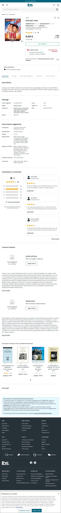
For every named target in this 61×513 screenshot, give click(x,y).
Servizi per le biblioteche (36, 474)
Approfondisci (6, 290)
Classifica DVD (5, 442)
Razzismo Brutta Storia (50, 485)
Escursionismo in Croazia (38, 366)
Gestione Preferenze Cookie (22, 483)
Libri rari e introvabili (26, 426)
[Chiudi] (58, 494)
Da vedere (34, 198)
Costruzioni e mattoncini (28, 440)
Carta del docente (20, 474)
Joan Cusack (17, 111)
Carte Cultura (19, 476)
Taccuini (44, 440)
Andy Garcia (17, 109)
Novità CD (44, 423)
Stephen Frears (30, 23)
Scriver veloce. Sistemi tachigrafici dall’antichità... (23, 366)
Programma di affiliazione (37, 476)
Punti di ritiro (5, 474)
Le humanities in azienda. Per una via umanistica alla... (53, 366)
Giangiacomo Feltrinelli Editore (51, 476)
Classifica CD (45, 426)
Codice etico (34, 483)
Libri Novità (4, 423)
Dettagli (14, 76)
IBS (31, 39)
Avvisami (43, 44)
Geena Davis (29, 25)
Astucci (43, 448)
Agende (43, 442)
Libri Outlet (4, 428)
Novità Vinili (44, 430)
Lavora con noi (34, 480)
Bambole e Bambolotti (27, 446)
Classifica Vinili (45, 432)
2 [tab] (13, 41)
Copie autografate (26, 428)
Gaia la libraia (5, 480)
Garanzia (18, 480)
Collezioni (24, 430)
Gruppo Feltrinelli (49, 474)
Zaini (43, 446)
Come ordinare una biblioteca (8, 366)
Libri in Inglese (5, 430)
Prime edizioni (25, 423)
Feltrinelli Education (50, 483)
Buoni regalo (5, 476)
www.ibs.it (6, 405)
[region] (30, 502)
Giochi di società (26, 444)
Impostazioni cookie (24, 510)
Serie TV (4, 446)
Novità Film (4, 440)
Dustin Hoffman (44, 23)
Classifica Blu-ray (6, 444)
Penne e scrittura (46, 444)
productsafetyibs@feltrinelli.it (43, 413)
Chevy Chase (23, 109)
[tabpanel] (13, 30)
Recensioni (39, 76)
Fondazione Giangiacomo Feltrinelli (51, 480)
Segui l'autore (32, 263)
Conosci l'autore (50, 76)
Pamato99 (34, 177)
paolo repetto (35, 219)
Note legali (5, 388)
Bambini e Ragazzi (6, 448)
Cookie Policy (19, 507)
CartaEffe (4, 478)
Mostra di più (55, 239)
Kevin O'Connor (24, 112)
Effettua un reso (20, 478)
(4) (18, 182)
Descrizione (5, 76)
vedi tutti (41, 25)
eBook (3, 432)
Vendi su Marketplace (36, 478)
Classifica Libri (5, 426)
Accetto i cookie (37, 510)
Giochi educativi (26, 442)
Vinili (43, 428)
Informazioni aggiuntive (26, 76)
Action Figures (25, 448)
